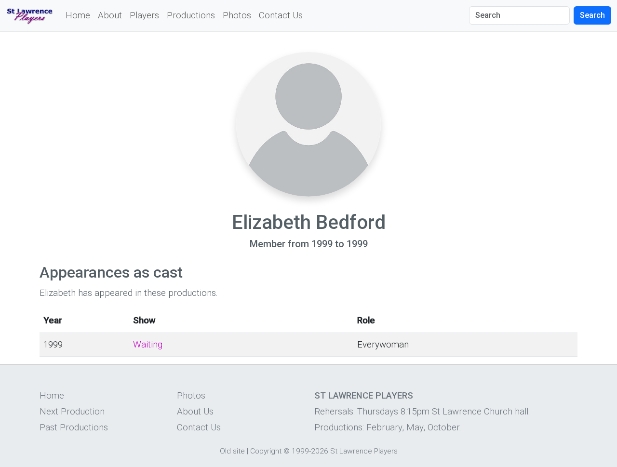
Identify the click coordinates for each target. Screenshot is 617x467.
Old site (232, 451)
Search (592, 15)
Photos (237, 15)
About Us (195, 411)
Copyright (266, 451)
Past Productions (74, 427)
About (110, 15)
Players (144, 15)
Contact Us (281, 15)
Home (78, 15)
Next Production (72, 411)
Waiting (147, 344)
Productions (191, 15)
